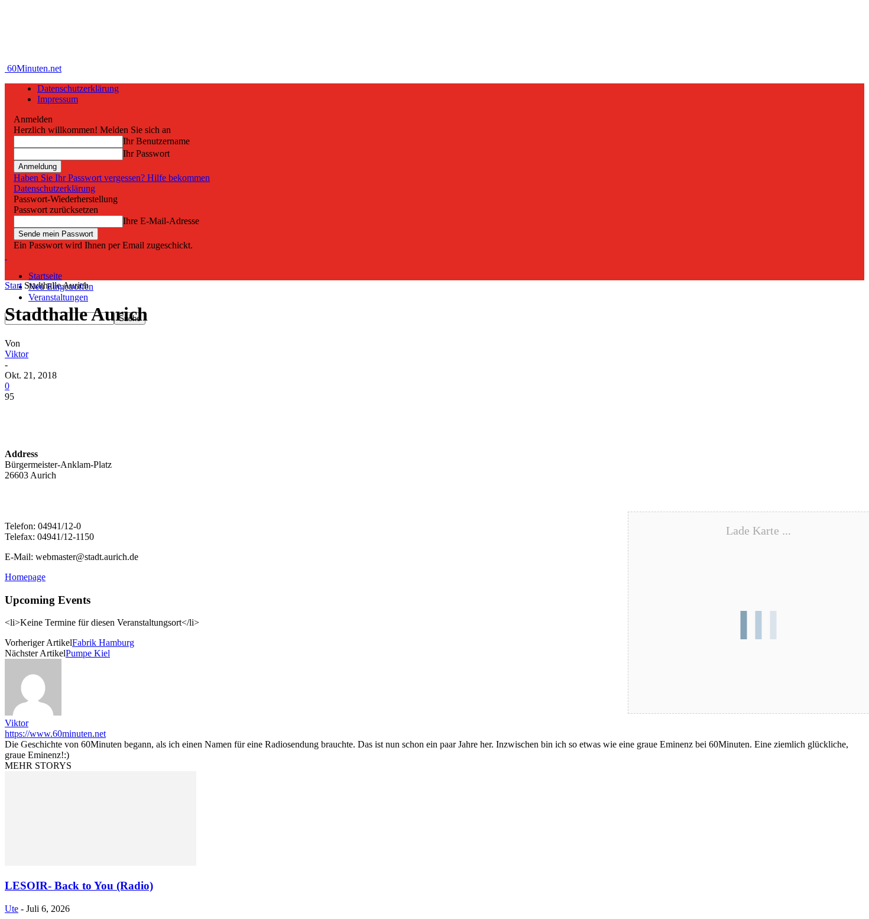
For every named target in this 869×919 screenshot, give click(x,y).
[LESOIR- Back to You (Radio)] (100, 862)
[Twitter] (66, 414)
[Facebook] (24, 414)
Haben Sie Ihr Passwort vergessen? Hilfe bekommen (112, 178)
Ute (11, 909)
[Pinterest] (109, 414)
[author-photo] (33, 712)
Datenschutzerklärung (78, 88)
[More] (195, 414)
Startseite (45, 276)
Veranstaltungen (58, 297)
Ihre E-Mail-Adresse (161, 221)
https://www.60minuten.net (55, 734)
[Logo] (6, 256)
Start (13, 285)
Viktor (16, 354)
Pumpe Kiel (88, 653)
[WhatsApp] (151, 414)
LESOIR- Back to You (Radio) (79, 885)
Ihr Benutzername (156, 141)
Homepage (25, 577)
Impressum (57, 99)
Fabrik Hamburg (103, 643)
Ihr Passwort (146, 153)
